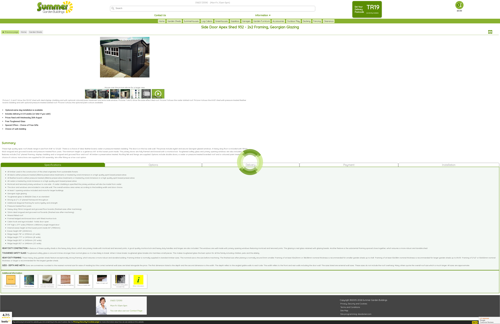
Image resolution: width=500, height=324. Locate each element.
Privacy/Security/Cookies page (86, 322)
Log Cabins (207, 21)
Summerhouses (191, 21)
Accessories (278, 21)
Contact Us (160, 15)
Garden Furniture (261, 21)
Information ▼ (263, 15)
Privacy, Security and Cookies (353, 303)
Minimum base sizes (11, 286)
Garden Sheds (174, 21)
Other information (138, 286)
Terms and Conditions (350, 307)
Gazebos (235, 21)
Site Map (344, 310)
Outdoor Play (293, 21)
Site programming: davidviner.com (355, 314)
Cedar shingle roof (102, 283)
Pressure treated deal (83, 285)
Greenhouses (221, 21)
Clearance (329, 21)
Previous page (10, 32)
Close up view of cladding (65, 285)
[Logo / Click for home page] (54, 7)
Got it (475, 322)
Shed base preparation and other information (47, 286)
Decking (306, 21)
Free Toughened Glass (15, 121)
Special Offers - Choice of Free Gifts (21, 125)
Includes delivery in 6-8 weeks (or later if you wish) (28, 114)
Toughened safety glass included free (120, 286)
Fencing (317, 21)
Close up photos (29, 286)
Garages (246, 21)
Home (162, 21)
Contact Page (136, 310)
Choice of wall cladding (15, 129)
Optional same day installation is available (24, 110)
